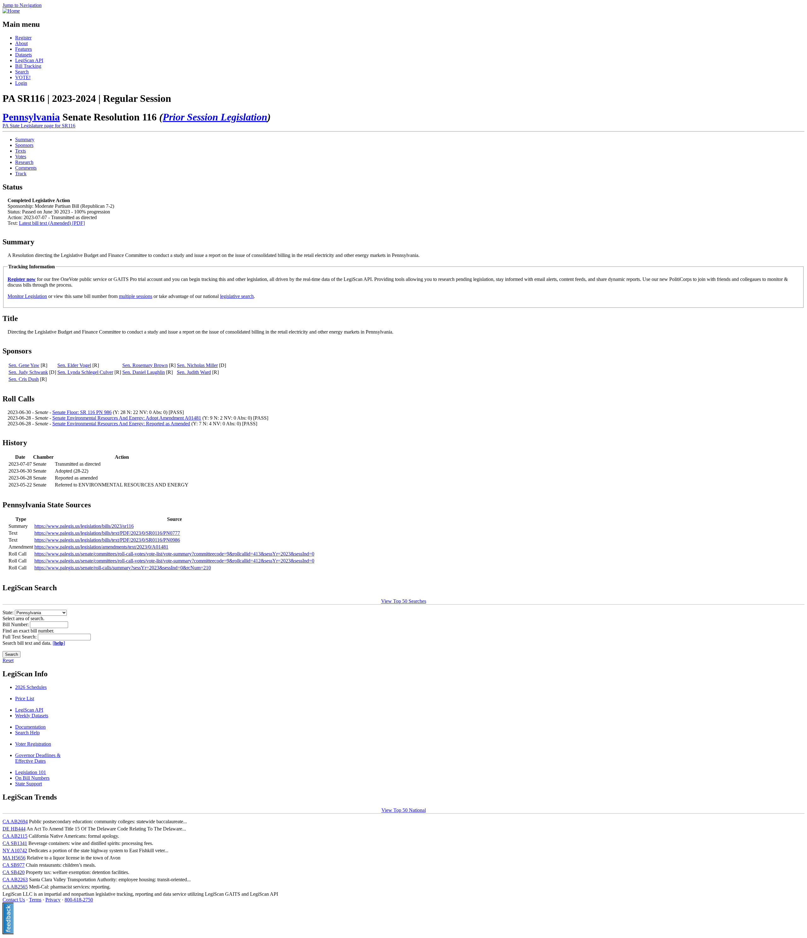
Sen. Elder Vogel (74, 365)
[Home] (11, 11)
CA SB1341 (15, 843)
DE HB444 (14, 828)
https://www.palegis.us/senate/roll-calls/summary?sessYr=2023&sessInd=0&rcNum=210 (122, 567)
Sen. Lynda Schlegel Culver (85, 372)
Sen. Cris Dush (24, 379)
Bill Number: (16, 624)
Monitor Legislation (27, 296)
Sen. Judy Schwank (28, 372)
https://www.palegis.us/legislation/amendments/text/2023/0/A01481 (101, 547)
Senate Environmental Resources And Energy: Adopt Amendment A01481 (126, 418)
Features (23, 49)
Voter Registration (33, 744)
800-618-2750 (79, 899)
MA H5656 (14, 857)
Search (22, 71)
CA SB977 (14, 865)
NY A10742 (15, 850)
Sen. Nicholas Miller (197, 365)
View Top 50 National (403, 810)
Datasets (23, 54)
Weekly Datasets (31, 715)
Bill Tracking (28, 66)
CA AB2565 (15, 886)
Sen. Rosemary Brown (145, 365)
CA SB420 (14, 872)
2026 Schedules (31, 687)
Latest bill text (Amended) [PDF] (52, 223)
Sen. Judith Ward (194, 372)
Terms (35, 899)
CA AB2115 (15, 836)
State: (9, 612)
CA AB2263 (15, 879)
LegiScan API (29, 60)
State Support (28, 783)
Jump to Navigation (22, 5)
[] (59, 643)
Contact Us (14, 899)
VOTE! (23, 77)
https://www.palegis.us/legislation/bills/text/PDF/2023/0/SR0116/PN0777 (107, 533)
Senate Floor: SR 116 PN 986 (82, 412)
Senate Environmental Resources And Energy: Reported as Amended (121, 423)
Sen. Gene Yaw (24, 365)
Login (21, 83)
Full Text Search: (20, 636)
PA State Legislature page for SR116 (39, 125)
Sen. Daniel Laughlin (143, 372)
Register (23, 37)
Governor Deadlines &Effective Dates (38, 758)
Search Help (27, 732)
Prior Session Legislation (215, 117)
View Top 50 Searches (403, 601)
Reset (8, 660)
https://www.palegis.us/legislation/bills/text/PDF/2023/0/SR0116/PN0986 (107, 540)
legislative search (237, 296)
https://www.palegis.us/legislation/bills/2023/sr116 (84, 526)
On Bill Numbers (32, 778)
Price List (24, 698)
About (21, 43)
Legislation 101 (30, 772)
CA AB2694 (15, 821)
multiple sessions (135, 296)
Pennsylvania (31, 117)
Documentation (30, 727)
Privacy (53, 899)
